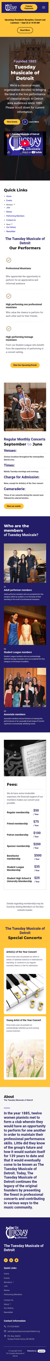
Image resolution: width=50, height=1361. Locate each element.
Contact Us (11, 220)
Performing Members (15, 216)
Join (8, 207)
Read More (25, 30)
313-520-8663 (13, 1326)
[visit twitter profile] (11, 1260)
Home (8, 196)
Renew (9, 212)
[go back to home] (16, 1233)
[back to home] (10, 7)
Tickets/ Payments (29, 7)
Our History (11, 227)
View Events (12, 122)
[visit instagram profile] (16, 1260)
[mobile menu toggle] (43, 7)
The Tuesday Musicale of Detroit (15, 1354)
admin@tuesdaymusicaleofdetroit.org (24, 1331)
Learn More (34, 122)
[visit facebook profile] (6, 1260)
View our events (14, 506)
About (8, 224)
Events (9, 200)
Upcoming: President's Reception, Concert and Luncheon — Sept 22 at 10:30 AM (25, 21)
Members (9, 205)
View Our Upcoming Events (25, 365)
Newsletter (10, 231)
